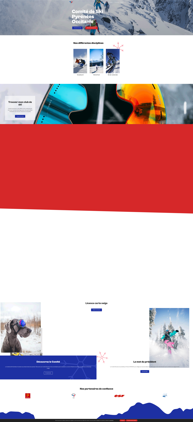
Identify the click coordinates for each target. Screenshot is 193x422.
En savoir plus (48, 372)
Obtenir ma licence (96, 309)
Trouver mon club (77, 27)
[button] (118, 63)
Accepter (122, 420)
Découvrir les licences (91, 27)
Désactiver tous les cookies (131, 420)
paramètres (111, 420)
